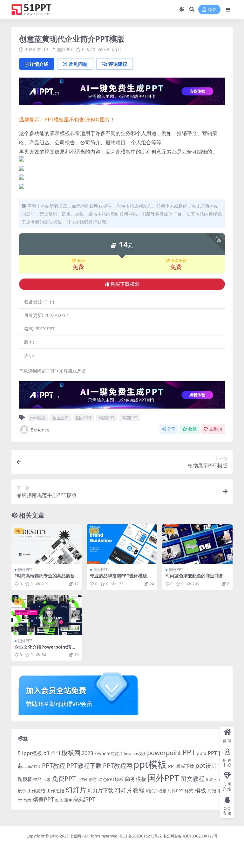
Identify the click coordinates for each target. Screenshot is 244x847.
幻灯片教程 (129, 790)
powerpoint (164, 752)
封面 (217, 779)
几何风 (82, 779)
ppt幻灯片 (32, 766)
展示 (22, 791)
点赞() (215, 429)
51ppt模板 (30, 753)
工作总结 (36, 791)
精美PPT (106, 418)
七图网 (75, 836)
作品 (37, 779)
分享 (171, 429)
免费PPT (64, 778)
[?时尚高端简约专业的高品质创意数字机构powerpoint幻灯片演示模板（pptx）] (46, 544)
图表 (209, 779)
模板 (200, 790)
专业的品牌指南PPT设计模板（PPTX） (118, 578)
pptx (202, 753)
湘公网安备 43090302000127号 (190, 836)
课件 (68, 800)
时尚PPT (175, 791)
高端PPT (129, 418)
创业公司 (60, 418)
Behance (39, 429)
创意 (93, 779)
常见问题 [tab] (78, 64)
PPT (188, 752)
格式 (189, 791)
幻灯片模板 (156, 791)
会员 (81, 260)
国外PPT (65, 49)
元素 (47, 779)
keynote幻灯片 (108, 753)
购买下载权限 (125, 284)
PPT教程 (53, 765)
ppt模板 (37, 418)
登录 (211, 9)
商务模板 (135, 778)
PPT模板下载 (181, 766)
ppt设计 (206, 765)
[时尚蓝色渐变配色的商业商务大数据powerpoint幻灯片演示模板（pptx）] (197, 544)
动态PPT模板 (111, 779)
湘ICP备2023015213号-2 (141, 836)
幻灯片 (75, 790)
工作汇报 (55, 791)
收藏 (192, 429)
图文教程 (192, 778)
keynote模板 (135, 753)
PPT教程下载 (84, 765)
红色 (59, 800)
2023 (87, 753)
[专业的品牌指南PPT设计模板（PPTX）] (122, 544)
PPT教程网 (117, 765)
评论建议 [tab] (117, 64)
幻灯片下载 (100, 790)
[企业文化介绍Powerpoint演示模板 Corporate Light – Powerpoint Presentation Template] (46, 615)
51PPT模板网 (61, 752)
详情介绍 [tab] (39, 64)
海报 (211, 791)
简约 (27, 800)
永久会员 (178, 260)
